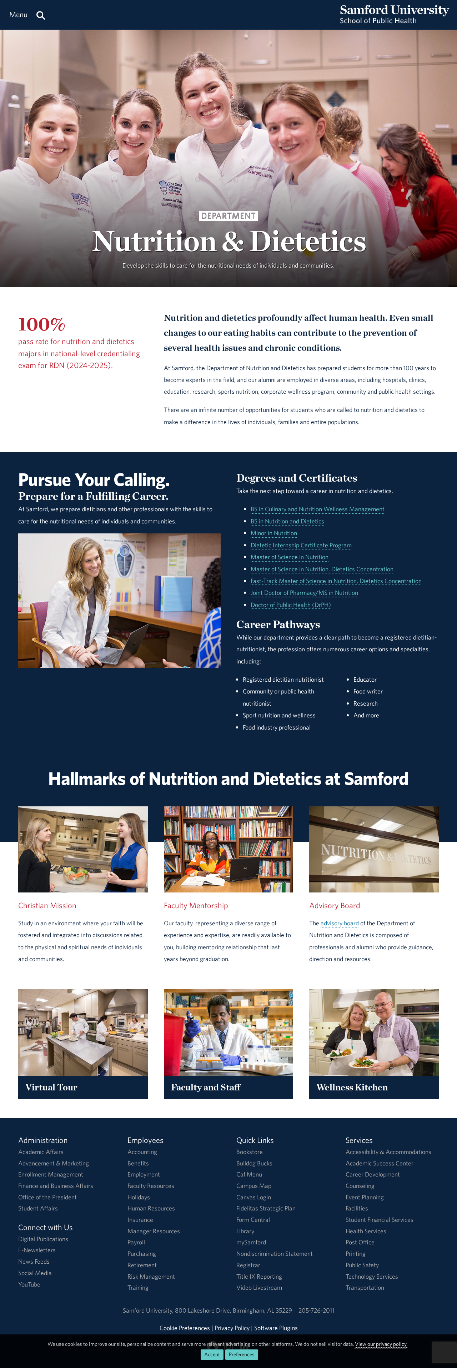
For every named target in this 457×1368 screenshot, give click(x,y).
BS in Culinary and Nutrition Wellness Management (318, 509)
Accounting (142, 1152)
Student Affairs (38, 1208)
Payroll (136, 1242)
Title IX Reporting (259, 1276)
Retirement (142, 1265)
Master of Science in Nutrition (289, 557)
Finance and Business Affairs (55, 1186)
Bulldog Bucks (254, 1163)
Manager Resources (153, 1231)
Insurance (140, 1219)
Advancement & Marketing (53, 1163)
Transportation (365, 1287)
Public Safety (362, 1265)
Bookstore (249, 1152)
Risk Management (151, 1276)
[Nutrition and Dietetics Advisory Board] (374, 849)
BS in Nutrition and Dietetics (287, 521)
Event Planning (365, 1197)
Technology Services (372, 1276)
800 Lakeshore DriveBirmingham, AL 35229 (233, 1310)
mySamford (251, 1242)
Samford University (149, 1310)
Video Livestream (259, 1287)
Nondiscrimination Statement (274, 1253)
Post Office (360, 1242)
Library (245, 1231)
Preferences (242, 1354)
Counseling (360, 1186)
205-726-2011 (316, 1310)
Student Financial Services (379, 1219)
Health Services (366, 1231)
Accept (212, 1354)
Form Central (253, 1219)
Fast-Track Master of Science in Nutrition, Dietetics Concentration (336, 581)
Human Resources (151, 1208)
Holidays (138, 1197)
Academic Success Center (379, 1163)
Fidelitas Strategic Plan (266, 1208)
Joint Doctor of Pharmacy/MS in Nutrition (304, 592)
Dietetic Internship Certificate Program (301, 545)
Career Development (373, 1174)
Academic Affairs (41, 1152)
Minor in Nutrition (274, 533)
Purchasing (141, 1253)
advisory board (340, 923)
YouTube (29, 1284)
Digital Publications (43, 1239)
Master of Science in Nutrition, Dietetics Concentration (322, 569)
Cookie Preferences (185, 1328)
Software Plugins (276, 1328)
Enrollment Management (50, 1174)
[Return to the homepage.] (395, 22)
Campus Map (253, 1186)
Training (138, 1287)
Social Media (35, 1273)
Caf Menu (249, 1174)
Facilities (357, 1208)
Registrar (248, 1265)
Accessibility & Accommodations (388, 1152)
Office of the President (47, 1197)
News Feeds (34, 1261)
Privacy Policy (232, 1328)
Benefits (138, 1163)
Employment (143, 1174)
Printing (356, 1253)
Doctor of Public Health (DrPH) (291, 605)
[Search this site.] (41, 15)
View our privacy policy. (381, 1343)
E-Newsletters (37, 1250)
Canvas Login (253, 1197)
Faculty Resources (150, 1186)
